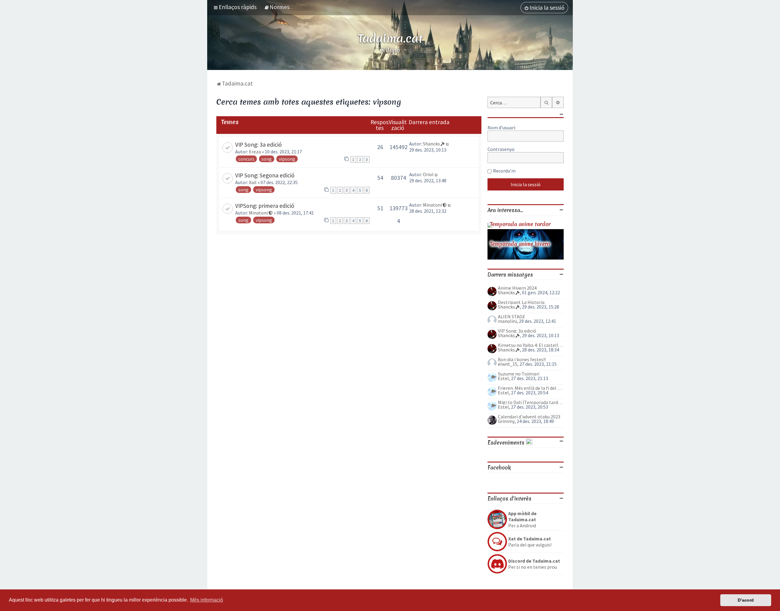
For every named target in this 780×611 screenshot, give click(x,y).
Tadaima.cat (390, 38)
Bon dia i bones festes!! (522, 359)
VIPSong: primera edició (264, 205)
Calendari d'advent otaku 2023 (529, 416)
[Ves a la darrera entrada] (448, 144)
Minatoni (258, 213)
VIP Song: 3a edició (258, 144)
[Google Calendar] (529, 442)
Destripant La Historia (521, 302)
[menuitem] (277, 7)
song (266, 159)
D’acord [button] (746, 600)
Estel (503, 378)
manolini (507, 321)
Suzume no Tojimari (518, 374)
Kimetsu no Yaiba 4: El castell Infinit (531, 345)
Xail (253, 182)
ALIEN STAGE (511, 316)
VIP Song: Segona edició (265, 175)
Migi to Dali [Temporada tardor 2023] (531, 402)
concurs (246, 159)
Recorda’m (504, 171)
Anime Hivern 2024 (517, 288)
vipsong (287, 159)
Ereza (255, 151)
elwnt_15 (507, 364)
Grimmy (506, 421)
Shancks (431, 144)
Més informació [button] (206, 599)
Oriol (428, 174)
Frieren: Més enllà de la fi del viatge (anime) (531, 388)
